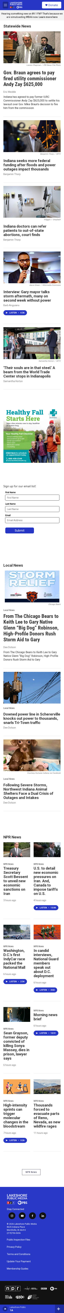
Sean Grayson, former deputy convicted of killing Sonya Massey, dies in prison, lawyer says (16, 1045)
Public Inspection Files (18, 1239)
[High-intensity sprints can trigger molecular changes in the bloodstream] (16, 1086)
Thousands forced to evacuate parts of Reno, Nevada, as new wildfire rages (47, 1115)
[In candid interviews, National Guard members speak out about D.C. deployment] (47, 932)
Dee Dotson (9, 647)
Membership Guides (17, 1268)
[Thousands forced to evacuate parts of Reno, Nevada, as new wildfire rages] (47, 1086)
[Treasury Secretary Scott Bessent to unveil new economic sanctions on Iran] (16, 849)
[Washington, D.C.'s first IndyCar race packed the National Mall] (16, 932)
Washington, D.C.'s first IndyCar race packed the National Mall (14, 959)
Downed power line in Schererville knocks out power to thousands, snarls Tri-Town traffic (31, 718)
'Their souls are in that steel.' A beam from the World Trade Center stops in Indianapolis (29, 372)
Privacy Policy (14, 1247)
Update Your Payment (19, 1261)
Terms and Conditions (18, 1254)
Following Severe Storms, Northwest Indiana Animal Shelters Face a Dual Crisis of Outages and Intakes (28, 791)
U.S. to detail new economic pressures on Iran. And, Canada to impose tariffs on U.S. (46, 881)
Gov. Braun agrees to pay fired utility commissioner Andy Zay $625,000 (29, 78)
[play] (5, 1308)
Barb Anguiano (11, 305)
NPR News (8, 864)
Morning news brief (46, 1017)
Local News (9, 610)
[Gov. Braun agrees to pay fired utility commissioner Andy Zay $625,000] (32, 47)
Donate (53, 5)
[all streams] (59, 1309)
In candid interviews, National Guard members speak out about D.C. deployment (46, 963)
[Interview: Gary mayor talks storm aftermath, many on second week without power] (32, 267)
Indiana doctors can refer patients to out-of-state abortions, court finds (24, 230)
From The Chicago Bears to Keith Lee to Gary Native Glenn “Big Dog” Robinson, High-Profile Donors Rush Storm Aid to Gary (31, 628)
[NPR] (12, 1288)
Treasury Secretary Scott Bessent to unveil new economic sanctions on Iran (15, 881)
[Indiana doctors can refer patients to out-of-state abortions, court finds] (32, 202)
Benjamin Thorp (12, 174)
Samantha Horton (13, 381)
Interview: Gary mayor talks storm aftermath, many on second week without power (27, 296)
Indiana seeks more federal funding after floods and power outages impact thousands (29, 165)
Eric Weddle (9, 92)
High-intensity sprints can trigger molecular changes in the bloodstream (15, 1115)
